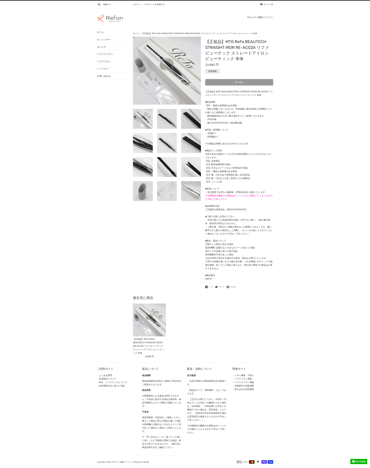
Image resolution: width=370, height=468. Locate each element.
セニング (101, 47)
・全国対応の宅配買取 (243, 385)
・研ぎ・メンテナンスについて (112, 382)
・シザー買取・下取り (243, 375)
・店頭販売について (106, 379)
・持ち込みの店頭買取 (243, 389)
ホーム (100, 32)
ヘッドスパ (102, 68)
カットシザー (104, 39)
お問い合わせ (104, 76)
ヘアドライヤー (105, 54)
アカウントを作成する (154, 4)
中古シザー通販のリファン (122, 462)
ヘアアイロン (104, 61)
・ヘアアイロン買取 (242, 379)
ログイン (137, 4)
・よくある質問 (104, 375)
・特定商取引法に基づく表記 (111, 385)
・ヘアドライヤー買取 (243, 382)
